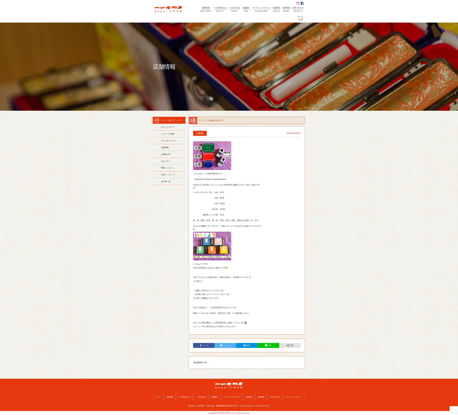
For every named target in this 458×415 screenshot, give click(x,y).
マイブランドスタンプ (231, 397)
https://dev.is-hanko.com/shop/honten (210, 179)
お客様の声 (166, 154)
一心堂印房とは (184, 397)
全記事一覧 (166, 181)
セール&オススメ (168, 141)
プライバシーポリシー (293, 397)
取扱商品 (249, 397)
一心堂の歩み (201, 397)
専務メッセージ (167, 168)
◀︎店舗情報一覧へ (200, 362)
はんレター (166, 161)
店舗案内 (214, 397)
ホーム (158, 397)
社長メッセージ (167, 175)
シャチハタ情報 (167, 134)
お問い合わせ (275, 397)
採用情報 (261, 397)
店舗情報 (165, 147)
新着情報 (169, 397)
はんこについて (167, 127)
